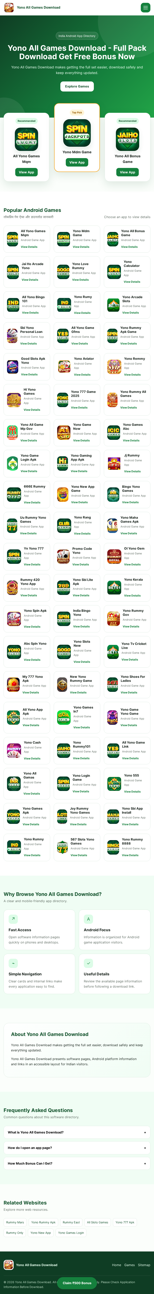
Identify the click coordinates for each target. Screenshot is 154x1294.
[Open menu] (145, 7)
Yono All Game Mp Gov (31, 427)
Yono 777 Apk (125, 1222)
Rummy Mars (15, 1222)
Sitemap (144, 1265)
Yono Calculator (132, 264)
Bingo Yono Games (131, 489)
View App (26, 172)
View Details (29, 246)
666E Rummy (34, 486)
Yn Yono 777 (34, 548)
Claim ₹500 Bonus (77, 1283)
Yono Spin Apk (35, 611)
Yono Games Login (71, 1232)
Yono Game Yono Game (130, 711)
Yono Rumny (34, 839)
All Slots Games (97, 1222)
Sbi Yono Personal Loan (31, 330)
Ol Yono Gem (134, 548)
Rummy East (71, 1222)
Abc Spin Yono (35, 643)
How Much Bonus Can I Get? (77, 1163)
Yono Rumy (83, 297)
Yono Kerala (133, 579)
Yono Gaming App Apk (81, 457)
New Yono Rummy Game (81, 679)
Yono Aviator (84, 359)
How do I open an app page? (77, 1148)
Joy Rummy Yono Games (80, 810)
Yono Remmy (134, 359)
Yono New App (40, 1232)
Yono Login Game (81, 778)
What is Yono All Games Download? (77, 1132)
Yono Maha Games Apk (130, 519)
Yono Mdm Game (77, 152)
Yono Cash (32, 742)
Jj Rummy (132, 455)
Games (129, 1265)
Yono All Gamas (29, 775)
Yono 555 (131, 775)
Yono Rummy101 (81, 744)
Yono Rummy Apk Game (130, 330)
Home (116, 1265)
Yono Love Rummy (80, 266)
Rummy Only (14, 1232)
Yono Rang (82, 517)
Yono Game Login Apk (30, 457)
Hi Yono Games (30, 391)
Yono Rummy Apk (43, 1222)
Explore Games (77, 86)
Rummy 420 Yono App (30, 582)
